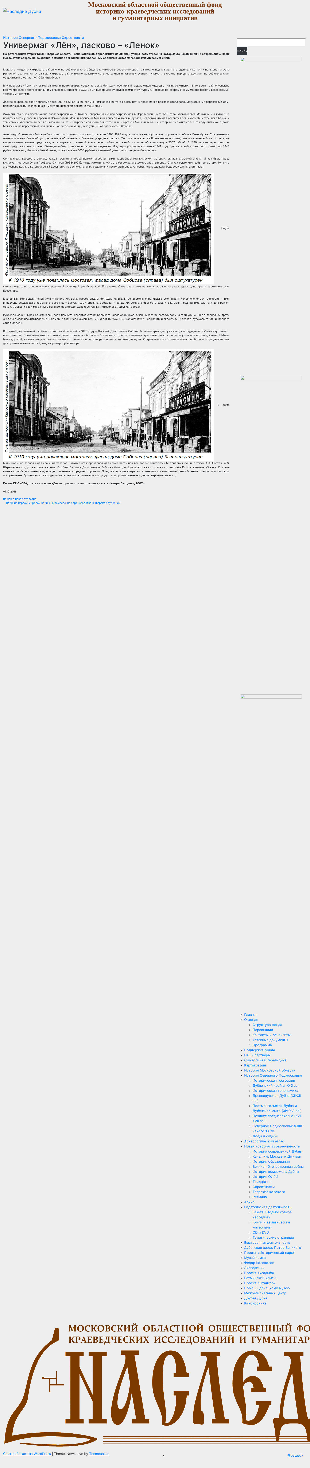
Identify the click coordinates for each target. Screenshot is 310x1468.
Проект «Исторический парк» (269, 1252)
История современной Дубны (277, 1151)
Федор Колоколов (259, 1263)
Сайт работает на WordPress (27, 1454)
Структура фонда (267, 1025)
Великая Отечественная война (278, 1166)
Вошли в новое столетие (20, 499)
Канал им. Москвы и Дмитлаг (277, 1156)
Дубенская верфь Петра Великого (272, 1247)
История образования (271, 1161)
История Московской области (269, 1070)
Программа (262, 1045)
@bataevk (295, 1455)
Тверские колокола (269, 1192)
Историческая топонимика (275, 1090)
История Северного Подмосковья (32, 37)
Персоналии (263, 1030)
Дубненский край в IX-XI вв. (275, 1085)
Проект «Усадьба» (259, 1273)
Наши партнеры (257, 1055)
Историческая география (274, 1080)
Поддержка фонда (259, 1050)
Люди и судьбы (265, 1136)
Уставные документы (270, 1040)
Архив (249, 1202)
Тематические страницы (273, 1237)
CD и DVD (261, 1232)
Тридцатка (261, 1182)
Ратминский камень (261, 1278)
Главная (250, 1014)
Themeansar (98, 1454)
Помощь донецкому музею (267, 1288)
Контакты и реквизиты (272, 1035)
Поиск (242, 51)
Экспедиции (254, 1268)
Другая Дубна (255, 1298)
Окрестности (73, 37)
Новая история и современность (272, 1146)
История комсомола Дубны (276, 1171)
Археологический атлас (264, 1141)
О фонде (251, 1019)
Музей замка (255, 1258)
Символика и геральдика (265, 1060)
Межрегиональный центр (265, 1293)
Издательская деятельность (267, 1207)
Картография (255, 1065)
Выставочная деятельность (267, 1242)
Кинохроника (255, 1303)
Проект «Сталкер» (260, 1283)
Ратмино (260, 1197)
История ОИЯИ (265, 1176)
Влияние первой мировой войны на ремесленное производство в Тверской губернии (62, 503)
